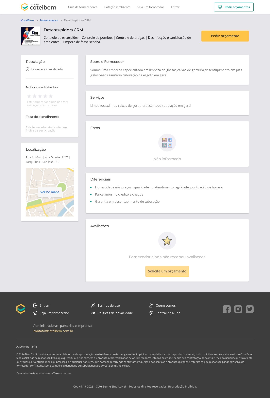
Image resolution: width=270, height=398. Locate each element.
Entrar (44, 305)
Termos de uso (109, 305)
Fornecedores (49, 20)
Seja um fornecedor (54, 313)
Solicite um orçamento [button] (167, 271)
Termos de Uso (62, 373)
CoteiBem (27, 20)
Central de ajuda (168, 313)
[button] (234, 7)
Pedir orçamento (225, 35)
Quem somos (166, 305)
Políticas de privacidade (115, 313)
